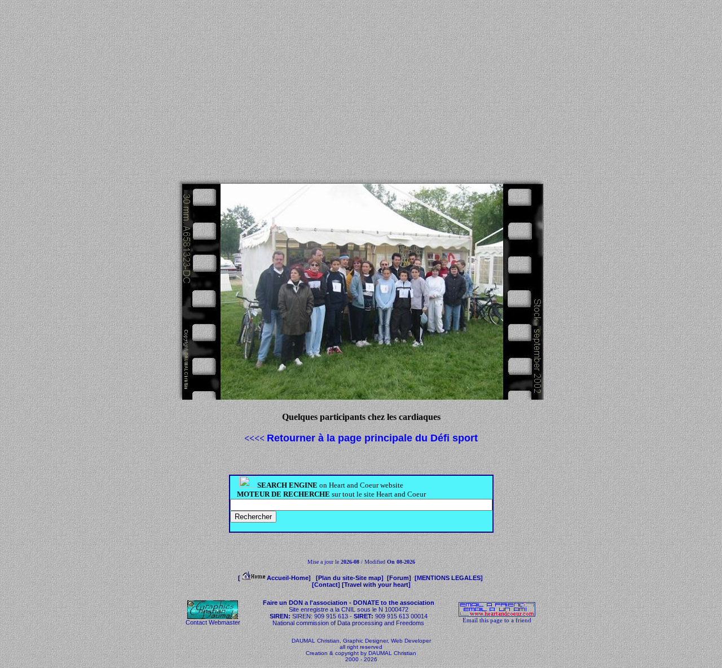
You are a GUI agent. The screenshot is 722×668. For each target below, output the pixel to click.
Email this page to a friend (497, 620)
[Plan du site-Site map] (350, 577)
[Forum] (400, 577)
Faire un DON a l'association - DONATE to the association (348, 602)
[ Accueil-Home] (276, 577)
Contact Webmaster (213, 622)
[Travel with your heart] (376, 584)
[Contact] (326, 584)
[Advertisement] (361, 89)
